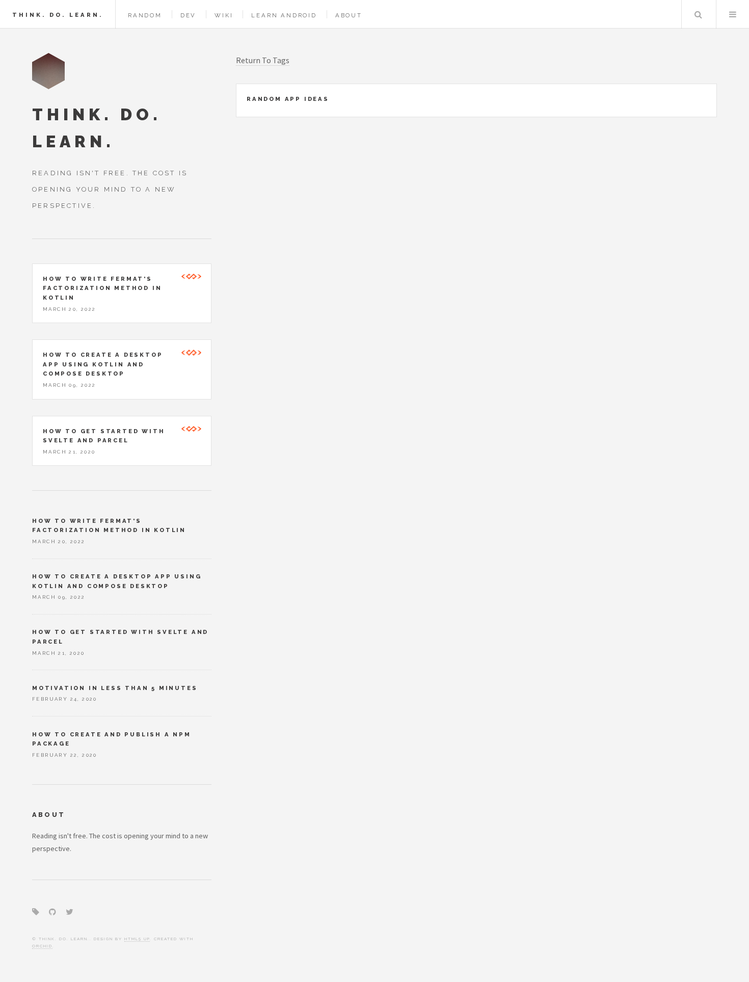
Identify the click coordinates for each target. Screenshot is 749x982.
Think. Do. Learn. (57, 14)
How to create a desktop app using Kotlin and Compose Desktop (103, 364)
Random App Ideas (288, 98)
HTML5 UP (137, 938)
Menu (732, 14)
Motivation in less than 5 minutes (114, 688)
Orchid (42, 945)
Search (698, 14)
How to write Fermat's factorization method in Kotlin (102, 288)
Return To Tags (262, 60)
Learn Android (283, 15)
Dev (188, 15)
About (348, 15)
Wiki (224, 15)
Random (145, 15)
